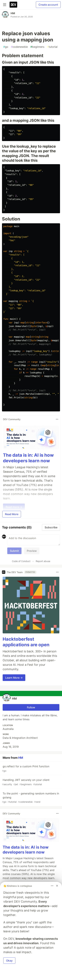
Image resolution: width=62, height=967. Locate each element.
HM (13, 13)
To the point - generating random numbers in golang (30, 797)
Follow (31, 707)
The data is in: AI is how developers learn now (28, 457)
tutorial (52, 46)
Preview (32, 550)
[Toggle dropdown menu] (57, 419)
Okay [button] (9, 960)
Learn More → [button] (14, 677)
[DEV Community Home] (13, 4)
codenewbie (19, 46)
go (5, 46)
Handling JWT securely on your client (25, 782)
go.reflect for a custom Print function (25, 768)
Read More (11, 514)
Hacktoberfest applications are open (26, 641)
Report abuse (43, 561)
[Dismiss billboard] (57, 885)
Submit (14, 550)
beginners (37, 46)
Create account (48, 4)
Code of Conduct (21, 561)
